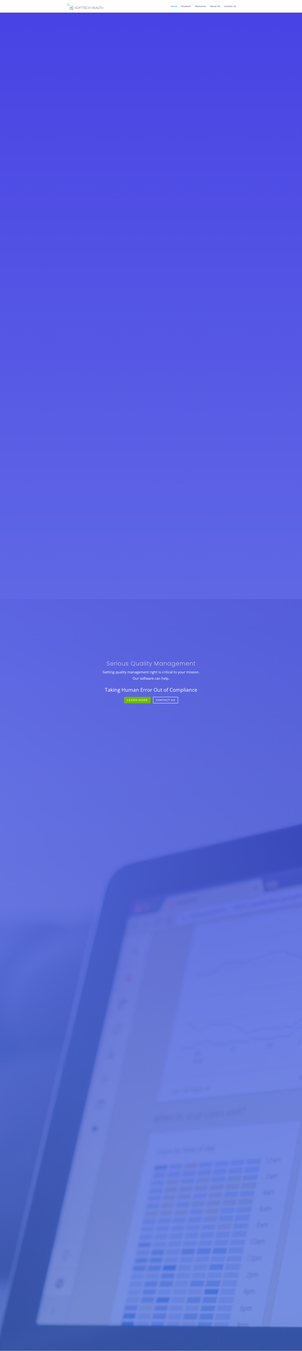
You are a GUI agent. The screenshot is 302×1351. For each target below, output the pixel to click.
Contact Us (230, 6)
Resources (200, 6)
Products (186, 6)
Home (174, 6)
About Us (215, 6)
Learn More (137, 700)
